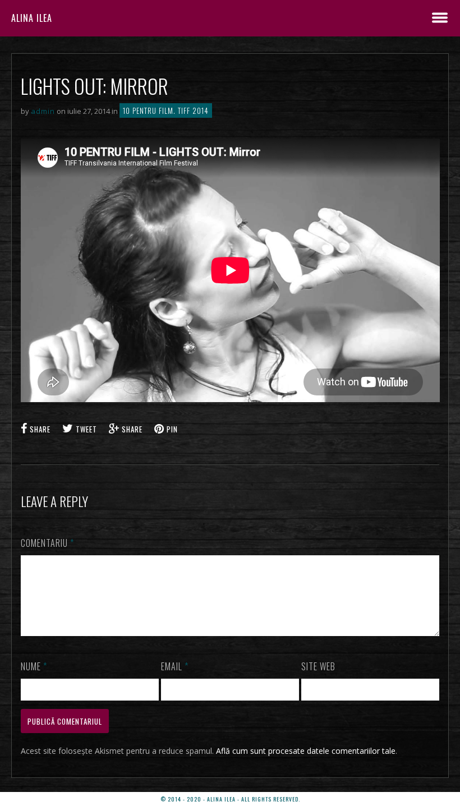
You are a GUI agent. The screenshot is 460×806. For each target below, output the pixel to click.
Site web (318, 666)
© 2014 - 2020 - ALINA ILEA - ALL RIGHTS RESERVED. (230, 799)
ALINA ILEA (31, 18)
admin (43, 111)
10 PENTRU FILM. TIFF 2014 (166, 110)
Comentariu (47, 543)
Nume (34, 666)
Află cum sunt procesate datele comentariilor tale (305, 750)
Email (174, 666)
